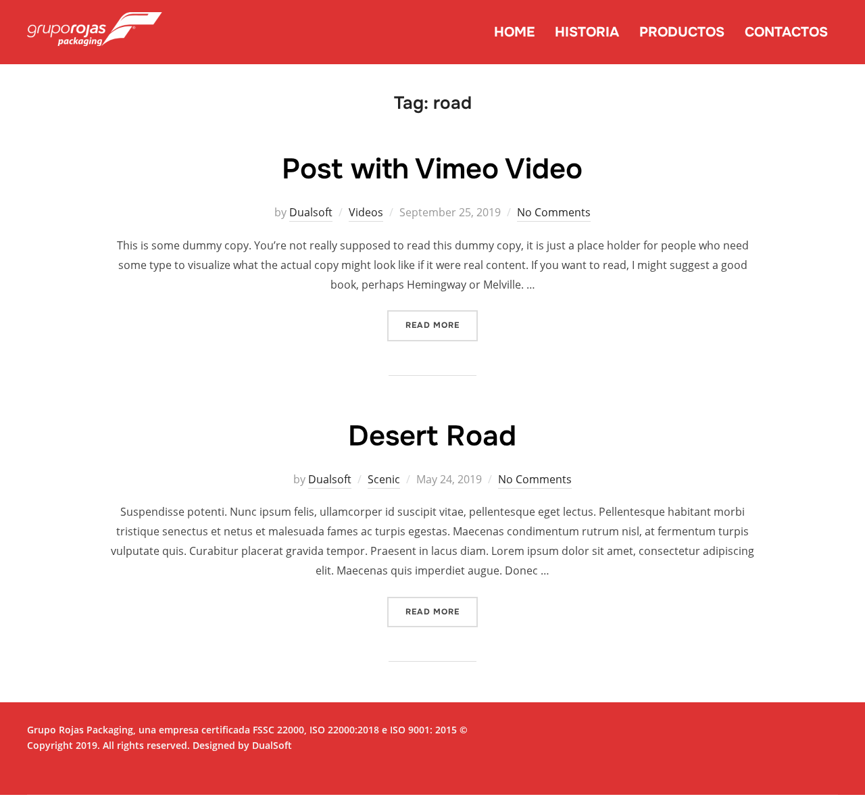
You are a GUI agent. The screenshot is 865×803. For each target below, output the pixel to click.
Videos (366, 212)
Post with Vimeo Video (432, 169)
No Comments (554, 212)
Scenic (384, 479)
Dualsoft (310, 212)
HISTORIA (587, 32)
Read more (441, 325)
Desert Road (432, 436)
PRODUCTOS (681, 32)
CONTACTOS (786, 32)
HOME (514, 32)
